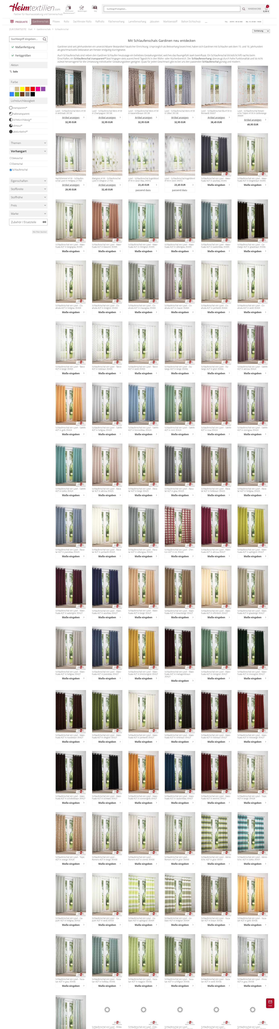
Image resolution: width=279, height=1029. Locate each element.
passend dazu (143, 190)
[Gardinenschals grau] (27, 94)
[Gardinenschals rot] (33, 89)
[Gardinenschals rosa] (38, 89)
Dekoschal (17, 158)
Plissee (56, 21)
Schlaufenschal (20, 169)
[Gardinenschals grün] (17, 94)
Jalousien (154, 21)
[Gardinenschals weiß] (12, 89)
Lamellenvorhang (137, 21)
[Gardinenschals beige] (17, 89)
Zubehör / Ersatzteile (23, 222)
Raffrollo (99, 21)
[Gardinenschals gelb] (22, 89)
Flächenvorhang (116, 21)
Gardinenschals (41, 21)
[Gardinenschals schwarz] (33, 94)
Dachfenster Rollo (82, 21)
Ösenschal (17, 163)
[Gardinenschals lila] (43, 89)
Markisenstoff (170, 21)
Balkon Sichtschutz (191, 21)
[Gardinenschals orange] (27, 89)
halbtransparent (21, 113)
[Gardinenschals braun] (22, 94)
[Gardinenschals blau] (12, 94)
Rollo (66, 21)
